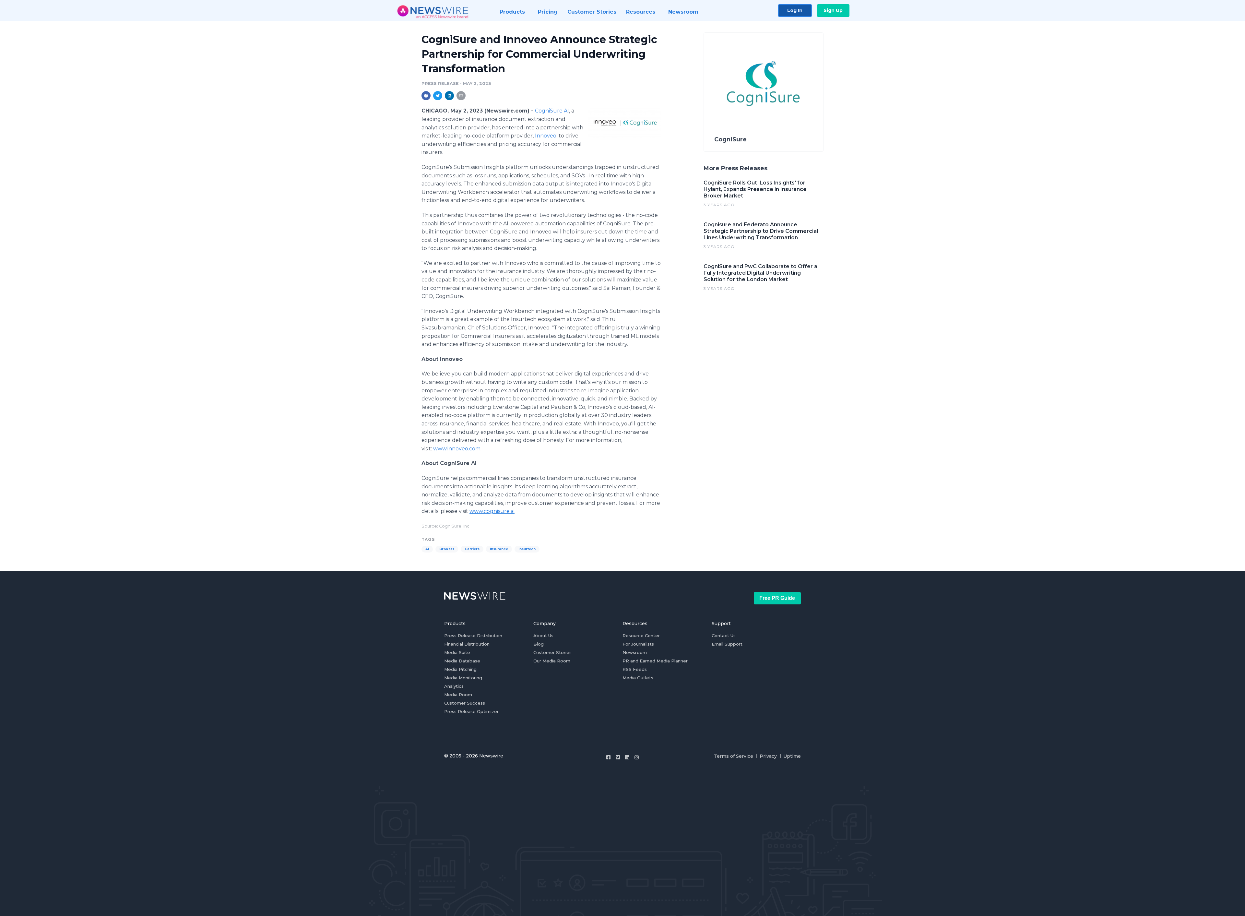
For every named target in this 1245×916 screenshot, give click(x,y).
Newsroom (634, 652)
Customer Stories (552, 652)
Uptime (792, 756)
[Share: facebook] (426, 96)
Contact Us (724, 635)
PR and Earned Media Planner (655, 660)
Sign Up (833, 10)
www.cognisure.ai (492, 511)
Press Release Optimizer (471, 711)
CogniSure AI (552, 111)
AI (427, 549)
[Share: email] (461, 96)
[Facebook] (608, 757)
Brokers (446, 549)
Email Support (727, 644)
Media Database (462, 660)
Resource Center (641, 635)
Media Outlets (637, 677)
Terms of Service (733, 756)
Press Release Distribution (473, 635)
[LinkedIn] (627, 757)
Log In (794, 10)
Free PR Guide (777, 598)
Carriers (472, 549)
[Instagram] (636, 757)
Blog (538, 644)
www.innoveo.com (456, 449)
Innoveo (545, 136)
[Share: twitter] (438, 96)
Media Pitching (460, 669)
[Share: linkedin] (449, 96)
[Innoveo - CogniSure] (624, 123)
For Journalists (638, 644)
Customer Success (464, 703)
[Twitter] (618, 757)
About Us (543, 635)
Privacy (768, 756)
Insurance (499, 549)
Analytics (454, 686)
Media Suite (457, 652)
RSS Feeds (634, 669)
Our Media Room (551, 660)
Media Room (458, 694)
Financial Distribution (467, 644)
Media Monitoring (463, 677)
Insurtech (527, 549)
